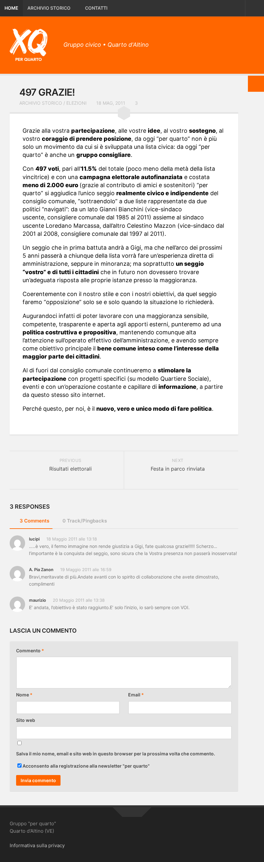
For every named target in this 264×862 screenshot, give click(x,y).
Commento (30, 650)
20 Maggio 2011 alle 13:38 (79, 600)
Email (136, 694)
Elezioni (76, 103)
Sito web (25, 720)
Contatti (96, 8)
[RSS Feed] (249, 42)
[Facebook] (238, 42)
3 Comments (34, 521)
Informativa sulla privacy (37, 845)
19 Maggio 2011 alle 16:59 (85, 569)
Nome (24, 694)
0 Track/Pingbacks (84, 521)
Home (11, 8)
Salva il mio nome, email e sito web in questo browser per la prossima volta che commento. (115, 753)
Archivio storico (49, 8)
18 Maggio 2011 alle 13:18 (71, 538)
